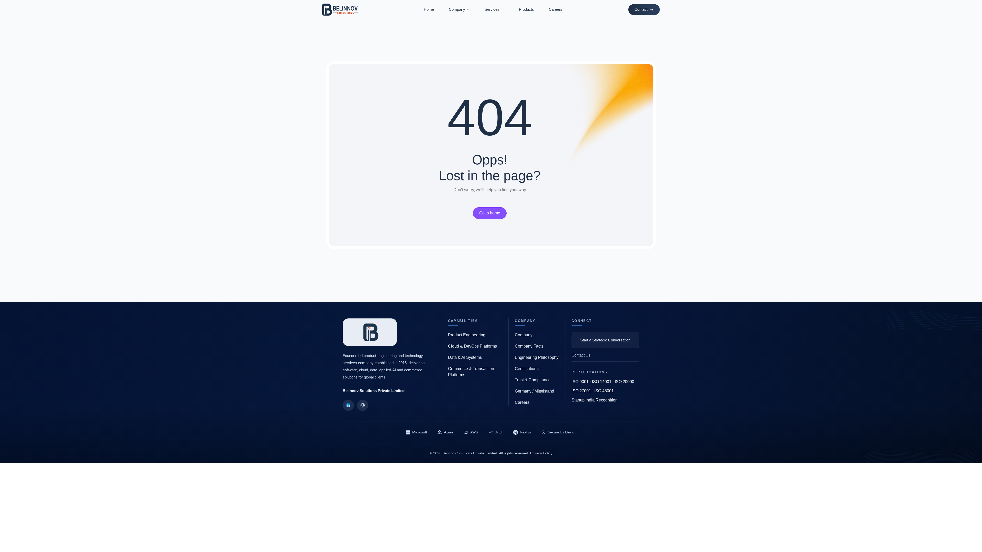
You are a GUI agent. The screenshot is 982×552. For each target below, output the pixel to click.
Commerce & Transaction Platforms (471, 371)
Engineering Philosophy (537, 357)
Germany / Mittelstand (534, 391)
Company (523, 335)
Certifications (527, 368)
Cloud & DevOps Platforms (472, 346)
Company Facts (529, 346)
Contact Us (581, 355)
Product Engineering (466, 335)
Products (526, 9)
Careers (555, 9)
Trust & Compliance (533, 380)
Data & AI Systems (465, 357)
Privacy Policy (541, 453)
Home (429, 9)
